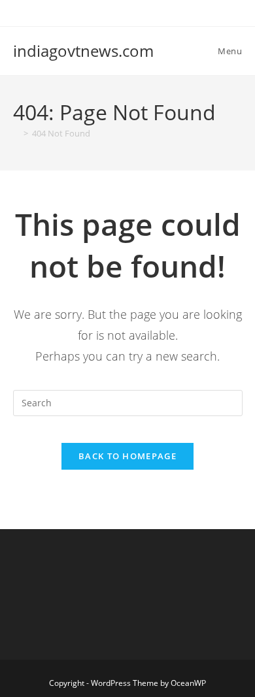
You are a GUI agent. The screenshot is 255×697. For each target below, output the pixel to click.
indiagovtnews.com (83, 50)
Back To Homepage (127, 456)
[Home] (16, 133)
